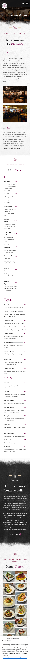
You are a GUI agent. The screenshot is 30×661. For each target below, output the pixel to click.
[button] (23, 3)
